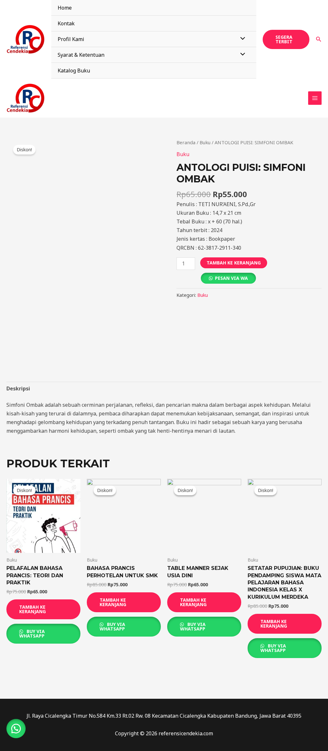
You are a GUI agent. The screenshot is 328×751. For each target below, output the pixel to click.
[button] (286, 39)
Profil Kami (71, 39)
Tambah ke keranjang (234, 263)
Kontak (66, 23)
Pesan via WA (231, 278)
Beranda (185, 142)
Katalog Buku (74, 70)
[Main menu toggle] (315, 98)
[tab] (18, 389)
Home (65, 7)
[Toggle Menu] (241, 38)
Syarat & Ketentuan (81, 54)
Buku (205, 142)
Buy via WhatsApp (32, 633)
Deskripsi (18, 388)
